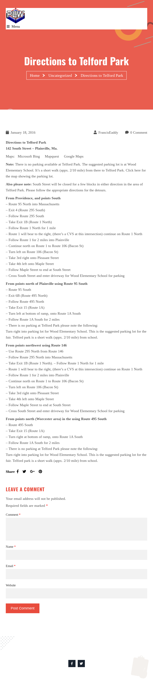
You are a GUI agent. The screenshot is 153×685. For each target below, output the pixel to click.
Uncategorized (60, 75)
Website (11, 585)
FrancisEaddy (108, 132)
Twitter (81, 663)
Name (11, 546)
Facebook (72, 663)
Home (35, 75)
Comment (13, 514)
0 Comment (138, 132)
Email (11, 566)
